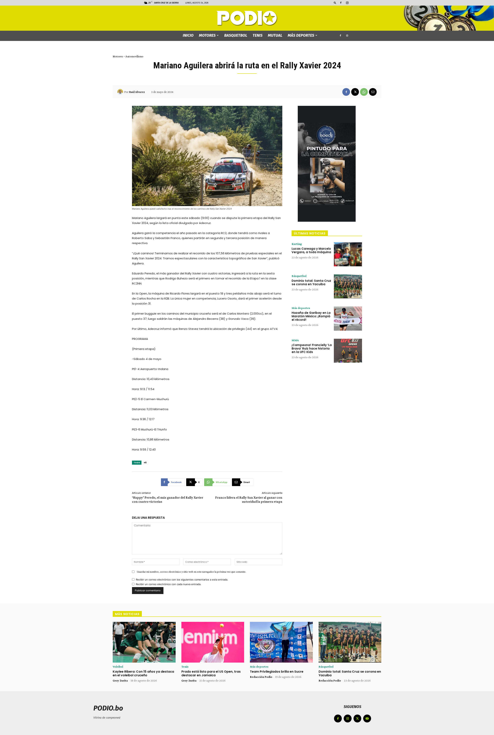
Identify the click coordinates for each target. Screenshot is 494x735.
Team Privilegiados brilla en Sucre (276, 671)
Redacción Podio (261, 676)
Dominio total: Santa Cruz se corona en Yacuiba (311, 282)
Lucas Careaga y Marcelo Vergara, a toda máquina (311, 250)
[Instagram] (347, 2)
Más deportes (301, 35)
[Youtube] (367, 718)
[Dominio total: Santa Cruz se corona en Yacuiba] (348, 286)
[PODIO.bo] (247, 18)
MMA (295, 340)
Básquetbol (299, 276)
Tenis (257, 35)
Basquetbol (235, 35)
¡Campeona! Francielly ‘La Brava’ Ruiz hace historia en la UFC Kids (312, 348)
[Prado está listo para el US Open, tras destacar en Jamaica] (212, 642)
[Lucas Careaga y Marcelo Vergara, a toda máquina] (348, 254)
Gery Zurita (120, 680)
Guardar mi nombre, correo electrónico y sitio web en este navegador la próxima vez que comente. (191, 571)
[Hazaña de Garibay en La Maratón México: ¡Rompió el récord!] (348, 318)
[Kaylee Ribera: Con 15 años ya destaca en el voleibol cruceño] (144, 642)
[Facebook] (341, 2)
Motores (207, 35)
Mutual (275, 35)
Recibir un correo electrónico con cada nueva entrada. (168, 584)
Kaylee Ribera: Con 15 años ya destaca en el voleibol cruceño (143, 673)
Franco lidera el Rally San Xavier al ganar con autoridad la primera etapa (248, 499)
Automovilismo (134, 56)
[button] (335, 2)
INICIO (188, 35)
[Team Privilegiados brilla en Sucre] (281, 642)
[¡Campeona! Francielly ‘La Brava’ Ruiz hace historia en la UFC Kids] (348, 351)
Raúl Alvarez (137, 91)
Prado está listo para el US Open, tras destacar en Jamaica (211, 673)
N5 (145, 462)
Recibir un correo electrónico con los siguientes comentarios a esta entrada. (182, 579)
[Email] (373, 92)
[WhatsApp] (364, 92)
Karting (297, 243)
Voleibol (118, 666)
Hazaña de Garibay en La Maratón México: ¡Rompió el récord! (311, 316)
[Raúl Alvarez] (120, 92)
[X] (355, 92)
